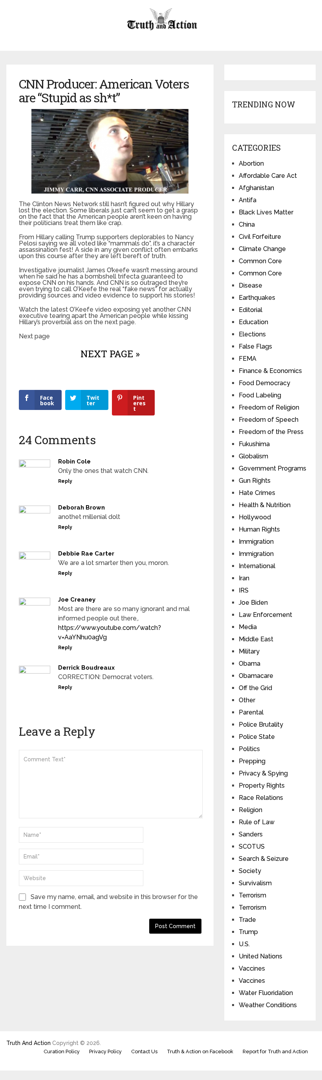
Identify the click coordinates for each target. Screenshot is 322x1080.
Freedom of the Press (271, 432)
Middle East (256, 639)
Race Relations (261, 797)
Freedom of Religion (269, 407)
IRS (244, 590)
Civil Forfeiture (260, 236)
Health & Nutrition (265, 505)
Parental (251, 712)
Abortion (251, 163)
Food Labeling (260, 395)
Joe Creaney (76, 599)
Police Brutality (261, 724)
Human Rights (259, 529)
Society (250, 871)
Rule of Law (256, 822)
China (247, 224)
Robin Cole (74, 461)
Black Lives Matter (266, 212)
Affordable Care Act (268, 175)
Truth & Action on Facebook (200, 1051)
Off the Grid (255, 688)
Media (248, 627)
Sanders (251, 834)
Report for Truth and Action (275, 1051)
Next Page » (110, 353)
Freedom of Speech (268, 419)
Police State (257, 736)
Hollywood (255, 517)
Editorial (250, 310)
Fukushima (254, 444)
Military (249, 651)
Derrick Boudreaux (86, 667)
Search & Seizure (264, 858)
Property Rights (262, 785)
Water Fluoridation (266, 993)
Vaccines (252, 968)
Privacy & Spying (263, 773)
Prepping (252, 761)
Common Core (260, 261)
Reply (65, 481)
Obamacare (256, 675)
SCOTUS (252, 846)
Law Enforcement (265, 614)
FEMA (247, 358)
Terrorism (252, 895)
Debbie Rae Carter (86, 553)
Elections (252, 334)
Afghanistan (256, 188)
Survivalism (255, 883)
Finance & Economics (270, 371)
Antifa (247, 200)
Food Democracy (264, 383)
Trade (247, 919)
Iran (244, 578)
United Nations (260, 956)
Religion (250, 810)
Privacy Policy (105, 1051)
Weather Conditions (268, 1005)
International (257, 566)
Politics (249, 749)
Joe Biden (253, 602)
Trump (248, 932)
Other (247, 700)
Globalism (253, 456)
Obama (249, 663)
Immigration (256, 541)
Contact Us (144, 1051)
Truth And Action (28, 1043)
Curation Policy (62, 1051)
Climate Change (262, 249)
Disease (250, 285)
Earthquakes (257, 297)
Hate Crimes (257, 493)
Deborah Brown (81, 507)
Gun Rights (255, 480)
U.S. (244, 944)
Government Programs (272, 468)
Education (253, 322)
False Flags (255, 346)
